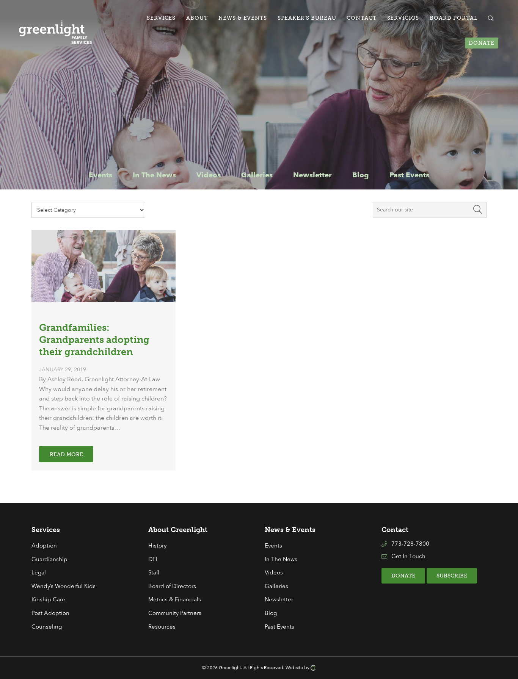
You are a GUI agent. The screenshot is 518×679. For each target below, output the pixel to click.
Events (273, 546)
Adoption (44, 546)
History (157, 546)
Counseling (46, 627)
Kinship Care (48, 600)
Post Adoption (50, 613)
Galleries (276, 586)
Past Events (279, 627)
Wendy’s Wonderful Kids (63, 586)
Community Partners (174, 613)
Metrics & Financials (174, 600)
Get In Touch (408, 556)
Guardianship (49, 559)
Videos (274, 573)
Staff (153, 573)
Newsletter (279, 600)
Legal (38, 573)
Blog (271, 613)
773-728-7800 (410, 544)
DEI (152, 559)
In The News (281, 559)
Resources (162, 627)
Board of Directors (172, 586)
